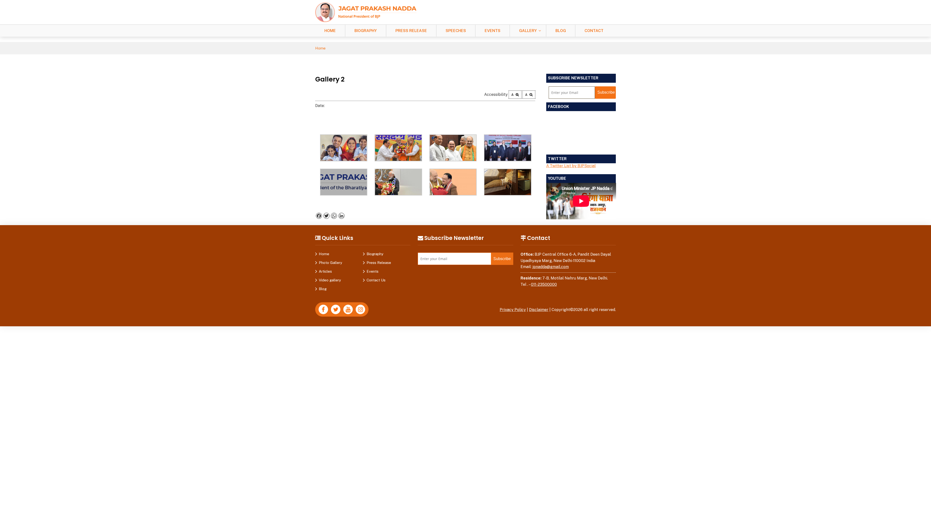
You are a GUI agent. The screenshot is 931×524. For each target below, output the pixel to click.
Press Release (411, 30)
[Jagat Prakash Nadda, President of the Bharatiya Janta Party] (366, 12)
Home (330, 30)
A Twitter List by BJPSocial (571, 166)
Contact (594, 30)
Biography (365, 30)
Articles (325, 271)
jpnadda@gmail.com (550, 266)
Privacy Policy (513, 309)
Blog (560, 30)
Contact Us (376, 280)
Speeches (456, 30)
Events (492, 30)
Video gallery (330, 280)
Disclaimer (538, 309)
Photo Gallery (330, 263)
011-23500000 (544, 284)
